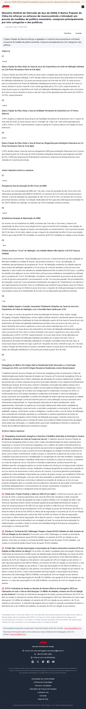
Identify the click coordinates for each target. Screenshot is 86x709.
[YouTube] (53, 661)
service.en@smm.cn (18, 634)
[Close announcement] (83, 2)
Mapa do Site (43, 699)
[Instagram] (32, 661)
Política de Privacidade (43, 682)
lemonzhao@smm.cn (72, 628)
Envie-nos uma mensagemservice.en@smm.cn (44, 651)
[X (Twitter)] (38, 661)
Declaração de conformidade (43, 679)
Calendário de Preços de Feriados (43, 689)
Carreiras (43, 696)
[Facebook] (48, 661)
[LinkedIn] (43, 661)
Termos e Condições (43, 686)
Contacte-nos (43, 692)
